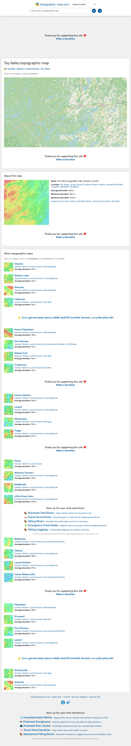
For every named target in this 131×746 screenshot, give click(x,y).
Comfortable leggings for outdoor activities (69, 530)
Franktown (20, 364)
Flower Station (22, 395)
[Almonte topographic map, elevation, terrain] (8, 290)
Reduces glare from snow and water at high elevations (76, 722)
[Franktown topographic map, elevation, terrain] (8, 368)
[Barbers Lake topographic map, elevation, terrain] (8, 278)
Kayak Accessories (39, 517)
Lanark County (36, 267)
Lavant (18, 407)
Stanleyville (20, 670)
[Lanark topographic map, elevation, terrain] (8, 643)
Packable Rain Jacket (37, 725)
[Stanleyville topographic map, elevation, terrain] (8, 673)
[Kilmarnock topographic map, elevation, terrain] (8, 422)
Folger (18, 430)
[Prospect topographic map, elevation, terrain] (8, 619)
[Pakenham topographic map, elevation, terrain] (8, 607)
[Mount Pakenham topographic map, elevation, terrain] (8, 332)
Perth (17, 461)
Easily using (67, 317)
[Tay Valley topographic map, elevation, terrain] (26, 202)
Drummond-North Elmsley (54, 344)
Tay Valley (47, 302)
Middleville (20, 484)
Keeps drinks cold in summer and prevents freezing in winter (81, 718)
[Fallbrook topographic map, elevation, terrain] (8, 302)
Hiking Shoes (36, 521)
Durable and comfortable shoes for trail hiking (67, 521)
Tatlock (18, 550)
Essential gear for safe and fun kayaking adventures (76, 517)
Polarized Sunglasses (36, 721)
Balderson (20, 538)
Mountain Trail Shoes (41, 512)
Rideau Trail (20, 353)
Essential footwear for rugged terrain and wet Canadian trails (83, 734)
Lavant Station (22, 562)
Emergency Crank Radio (43, 525)
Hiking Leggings (38, 529)
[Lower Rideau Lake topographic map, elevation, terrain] (8, 577)
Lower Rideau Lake (24, 574)
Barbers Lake (21, 275)
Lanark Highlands (50, 278)
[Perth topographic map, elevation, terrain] (8, 464)
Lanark (18, 640)
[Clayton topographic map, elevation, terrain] (8, 267)
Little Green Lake (23, 496)
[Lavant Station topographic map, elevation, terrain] (8, 565)
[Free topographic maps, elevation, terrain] (5, 69)
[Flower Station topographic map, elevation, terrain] (8, 398)
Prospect (19, 616)
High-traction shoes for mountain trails (73, 513)
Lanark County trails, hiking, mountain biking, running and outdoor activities (85, 201)
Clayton (18, 263)
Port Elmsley (21, 341)
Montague (47, 422)
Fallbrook (19, 299)
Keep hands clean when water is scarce (69, 730)
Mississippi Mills (49, 267)
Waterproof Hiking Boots (38, 734)
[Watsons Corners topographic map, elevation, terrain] (8, 476)
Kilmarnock (20, 418)
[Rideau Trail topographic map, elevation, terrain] (8, 356)
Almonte (19, 287)
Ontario (25, 267)
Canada (17, 267)
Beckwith (47, 368)
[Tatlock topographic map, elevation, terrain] (8, 553)
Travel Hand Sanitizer (36, 730)
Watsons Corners (24, 472)
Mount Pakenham (24, 329)
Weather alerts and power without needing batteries (83, 525)
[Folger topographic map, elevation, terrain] (8, 433)
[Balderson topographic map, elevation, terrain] (8, 542)
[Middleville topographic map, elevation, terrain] (8, 487)
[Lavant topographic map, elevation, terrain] (8, 410)
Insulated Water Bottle (37, 717)
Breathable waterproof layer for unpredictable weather (77, 726)
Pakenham (20, 604)
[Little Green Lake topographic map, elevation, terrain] (8, 499)
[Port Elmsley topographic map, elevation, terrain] (8, 344)
